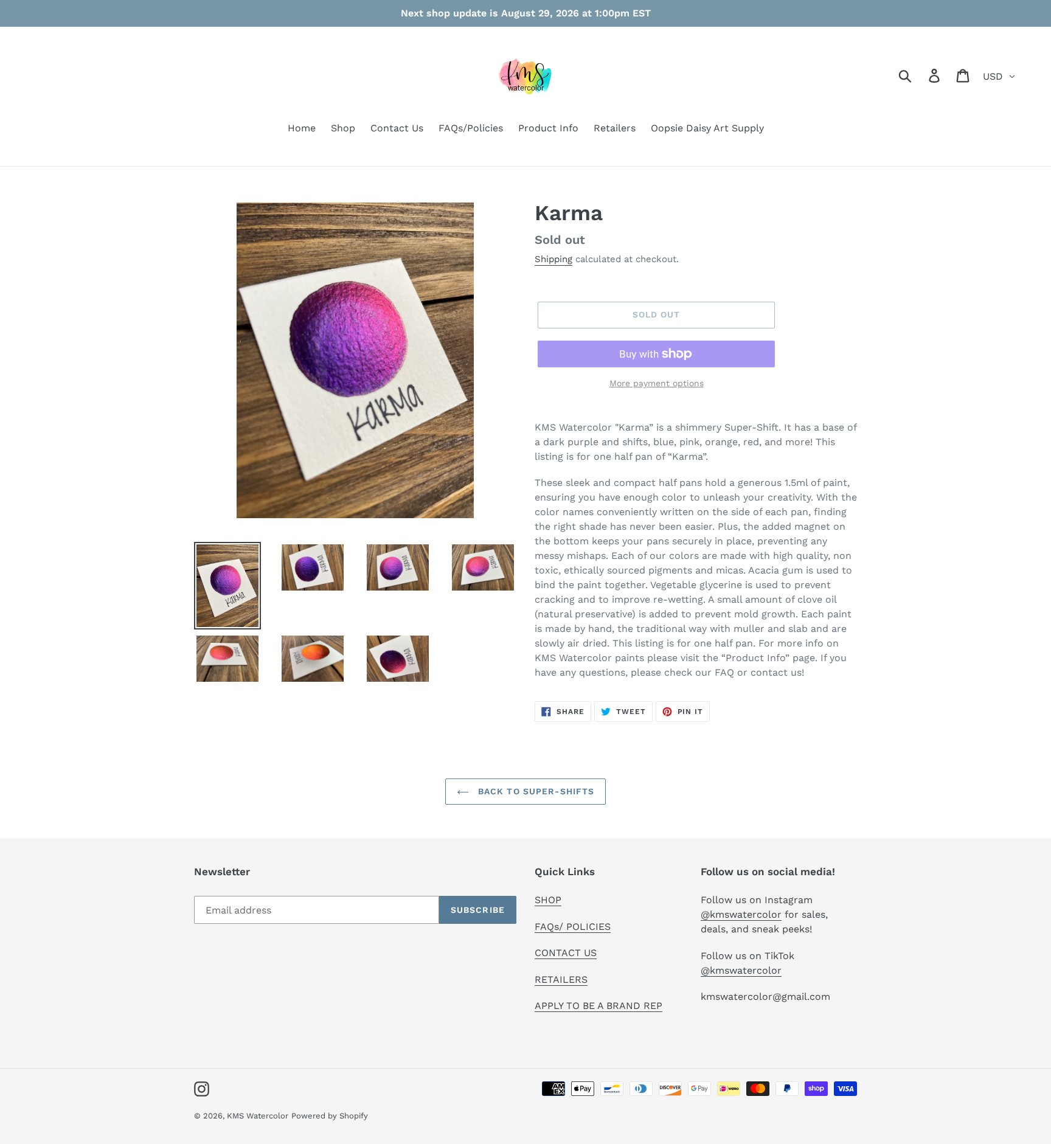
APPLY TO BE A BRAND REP (598, 1005)
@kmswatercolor (741, 914)
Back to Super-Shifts (535, 791)
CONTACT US (566, 953)
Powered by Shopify (329, 1115)
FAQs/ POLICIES (573, 926)
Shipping (553, 259)
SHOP (548, 900)
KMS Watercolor (257, 1115)
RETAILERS (561, 979)
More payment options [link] (656, 383)
